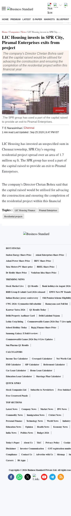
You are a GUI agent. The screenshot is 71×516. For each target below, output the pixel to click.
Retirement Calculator (54, 364)
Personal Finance (14, 421)
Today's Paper (13, 442)
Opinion (29, 426)
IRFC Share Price (42, 260)
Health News (43, 426)
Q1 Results (33, 286)
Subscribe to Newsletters (42, 389)
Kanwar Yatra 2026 (15, 309)
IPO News (62, 409)
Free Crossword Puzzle (17, 395)
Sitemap (61, 454)
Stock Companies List (16, 389)
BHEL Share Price (45, 266)
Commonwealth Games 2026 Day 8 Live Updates (29, 339)
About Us (28, 442)
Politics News (27, 432)
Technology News (34, 421)
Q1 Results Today (37, 309)
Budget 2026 (43, 432)
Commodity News (14, 415)
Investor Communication (32, 448)
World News (52, 421)
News (23, 31)
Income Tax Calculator (17, 358)
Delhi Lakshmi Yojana (49, 315)
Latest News (11, 409)
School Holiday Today (16, 327)
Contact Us (26, 454)
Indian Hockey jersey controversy (22, 298)
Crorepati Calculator (42, 358)
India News (11, 432)
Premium (15, 19)
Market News (46, 409)
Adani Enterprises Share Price (50, 255)
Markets (49, 19)
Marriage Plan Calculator (48, 376)
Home (5, 19)
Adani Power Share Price (18, 260)
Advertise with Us (44, 454)
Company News (28, 409)
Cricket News (55, 415)
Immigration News (35, 415)
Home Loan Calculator (41, 370)
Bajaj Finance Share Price (43, 327)
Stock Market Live (15, 286)
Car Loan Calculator (16, 370)
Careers (9, 460)
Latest (26, 19)
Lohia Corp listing (14, 321)
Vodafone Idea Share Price (43, 272)
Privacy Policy (53, 442)
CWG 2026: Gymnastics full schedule (23, 303)
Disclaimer (11, 448)
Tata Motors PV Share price (19, 266)
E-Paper (37, 19)
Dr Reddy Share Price (16, 272)
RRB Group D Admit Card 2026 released (25, 292)
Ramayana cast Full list (56, 303)
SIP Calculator (32, 364)
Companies (14, 31)
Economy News (60, 426)
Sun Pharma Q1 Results (17, 345)
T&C (39, 442)
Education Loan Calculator (19, 376)
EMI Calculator (13, 364)
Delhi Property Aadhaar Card (20, 315)
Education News (13, 426)
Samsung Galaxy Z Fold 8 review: (22, 333)
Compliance (11, 454)
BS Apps (21, 460)
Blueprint (63, 19)
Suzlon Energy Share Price (18, 255)
